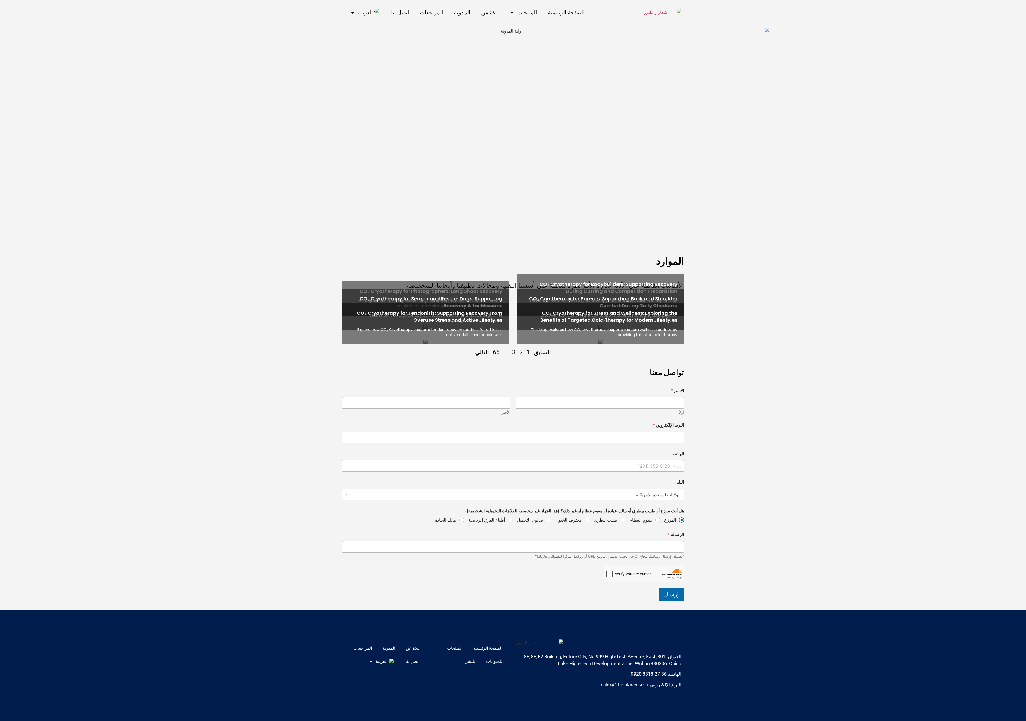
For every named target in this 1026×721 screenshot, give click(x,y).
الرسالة (675, 534)
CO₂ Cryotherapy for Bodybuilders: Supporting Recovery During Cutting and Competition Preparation (608, 287)
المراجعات (431, 12)
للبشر (470, 661)
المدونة (462, 12)
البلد (680, 482)
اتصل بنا (400, 12)
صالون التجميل (530, 520)
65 (496, 352)
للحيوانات (494, 661)
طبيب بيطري (605, 520)
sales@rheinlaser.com (624, 684)
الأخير (506, 412)
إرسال (671, 594)
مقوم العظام (640, 520)
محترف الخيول (568, 520)
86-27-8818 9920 (649, 674)
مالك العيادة (445, 520)
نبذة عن (490, 12)
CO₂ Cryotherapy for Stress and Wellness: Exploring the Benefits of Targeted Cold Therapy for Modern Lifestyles (608, 316)
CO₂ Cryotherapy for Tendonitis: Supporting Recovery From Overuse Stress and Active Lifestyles (429, 316)
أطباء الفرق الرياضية (486, 520)
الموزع (670, 520)
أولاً (681, 412)
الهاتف (678, 453)
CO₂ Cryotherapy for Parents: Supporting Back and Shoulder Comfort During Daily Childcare (603, 302)
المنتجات (527, 12)
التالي (482, 352)
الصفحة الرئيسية (566, 12)
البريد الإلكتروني (668, 425)
